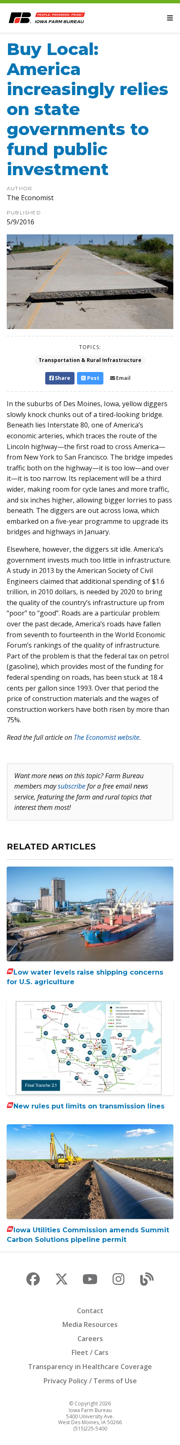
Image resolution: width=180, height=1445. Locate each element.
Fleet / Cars (90, 1352)
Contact (90, 1310)
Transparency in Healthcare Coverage (90, 1366)
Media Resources (90, 1324)
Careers (90, 1338)
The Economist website (106, 737)
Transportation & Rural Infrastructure (90, 360)
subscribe (71, 786)
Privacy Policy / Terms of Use (90, 1380)
